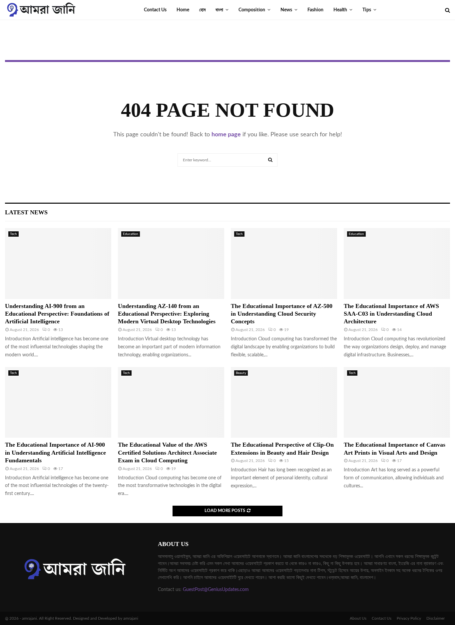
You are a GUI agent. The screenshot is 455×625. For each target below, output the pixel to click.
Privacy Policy (409, 618)
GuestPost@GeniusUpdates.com (216, 589)
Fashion (315, 10)
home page (226, 135)
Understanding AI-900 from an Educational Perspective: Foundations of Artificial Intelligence (57, 314)
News (286, 10)
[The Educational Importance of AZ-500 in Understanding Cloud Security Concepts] (284, 263)
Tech (13, 234)
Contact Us (155, 10)
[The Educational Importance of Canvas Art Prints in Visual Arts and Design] (397, 402)
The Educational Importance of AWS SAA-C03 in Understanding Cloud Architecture (391, 314)
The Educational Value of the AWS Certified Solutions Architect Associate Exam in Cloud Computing (167, 452)
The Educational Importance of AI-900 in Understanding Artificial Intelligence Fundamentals (55, 452)
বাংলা (219, 10)
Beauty (241, 373)
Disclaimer (435, 618)
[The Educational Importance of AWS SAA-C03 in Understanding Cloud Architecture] (397, 263)
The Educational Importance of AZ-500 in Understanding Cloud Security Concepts (281, 314)
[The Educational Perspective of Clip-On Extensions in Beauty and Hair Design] (284, 402)
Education (130, 234)
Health (340, 10)
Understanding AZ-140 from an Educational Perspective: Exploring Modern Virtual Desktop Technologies (167, 314)
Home (183, 10)
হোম (202, 10)
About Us (358, 618)
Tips (366, 10)
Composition (251, 10)
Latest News (26, 212)
